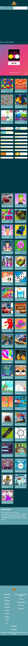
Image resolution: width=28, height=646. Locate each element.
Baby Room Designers (9, 471)
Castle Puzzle (6, 409)
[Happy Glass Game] (20, 297)
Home (2, 42)
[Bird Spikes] (20, 391)
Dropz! (17, 253)
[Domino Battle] (20, 281)
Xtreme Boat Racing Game (10, 346)
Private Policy (21, 602)
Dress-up (2, 143)
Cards (2, 137)
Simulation (3, 150)
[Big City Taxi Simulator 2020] (20, 359)
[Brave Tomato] (21, 89)
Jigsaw (16, 140)
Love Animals (19, 378)
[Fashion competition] (7, 266)
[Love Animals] (20, 375)
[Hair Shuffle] (7, 235)
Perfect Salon (19, 206)
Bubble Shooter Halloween (10, 378)
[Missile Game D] (20, 437)
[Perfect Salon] (20, 203)
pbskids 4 (9, 132)
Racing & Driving (5, 140)
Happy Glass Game (21, 300)
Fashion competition (8, 268)
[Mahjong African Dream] (20, 313)
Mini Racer (5, 440)
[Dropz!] (20, 250)
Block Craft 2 (19, 268)
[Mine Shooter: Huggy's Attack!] (20, 219)
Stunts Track (6, 424)
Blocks (3, 91)
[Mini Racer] (7, 437)
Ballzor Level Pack (20, 487)
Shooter (2, 146)
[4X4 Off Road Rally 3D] (20, 235)
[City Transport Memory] (20, 328)
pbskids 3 (23, 128)
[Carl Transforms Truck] (20, 422)
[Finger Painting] (7, 359)
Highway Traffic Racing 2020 (11, 315)
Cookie (21, 599)
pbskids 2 (9, 128)
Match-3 (17, 157)
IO (7, 623)
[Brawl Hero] (7, 219)
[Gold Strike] (21, 104)
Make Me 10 (5, 123)
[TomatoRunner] (7, 391)
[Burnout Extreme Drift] (7, 203)
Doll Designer (6, 284)
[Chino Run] (7, 484)
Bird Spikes (18, 393)
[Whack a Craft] (20, 453)
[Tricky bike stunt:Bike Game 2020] (20, 344)
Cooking (7, 604)
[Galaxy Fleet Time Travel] (7, 453)
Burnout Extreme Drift (9, 206)
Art (1, 157)
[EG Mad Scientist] (20, 406)
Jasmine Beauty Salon (9, 253)
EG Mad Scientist (20, 409)
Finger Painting (6, 362)
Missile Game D (20, 440)
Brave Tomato (19, 91)
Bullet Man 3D (6, 331)
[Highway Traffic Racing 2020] (7, 313)
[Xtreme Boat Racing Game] (7, 344)
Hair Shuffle (5, 237)
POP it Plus (5, 300)
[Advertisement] (14, 25)
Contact (21, 608)
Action (7, 613)
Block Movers (19, 123)
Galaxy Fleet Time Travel (9, 456)
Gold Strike (18, 107)
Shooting (7, 601)
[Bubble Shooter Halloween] (7, 375)
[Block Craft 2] (20, 266)
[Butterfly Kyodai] (7, 104)
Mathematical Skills (21, 471)
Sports (8, 153)
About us (21, 605)
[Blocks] (7, 89)
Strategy (17, 146)
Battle (16, 137)
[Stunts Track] (7, 422)
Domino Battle (19, 284)
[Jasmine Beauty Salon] (7, 250)
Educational (18, 133)
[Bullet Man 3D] (7, 328)
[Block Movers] (21, 120)
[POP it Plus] (7, 297)
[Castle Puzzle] (7, 406)
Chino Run (5, 487)
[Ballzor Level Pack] (20, 484)
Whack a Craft (19, 456)
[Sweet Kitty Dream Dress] (7, 500)
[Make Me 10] (7, 120)
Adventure (17, 150)
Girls (7, 620)
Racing (7, 610)
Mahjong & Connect (20, 143)
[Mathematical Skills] (20, 469)
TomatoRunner (6, 393)
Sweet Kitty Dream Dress (10, 502)
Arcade (7, 607)
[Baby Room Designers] (7, 469)
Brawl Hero (5, 222)
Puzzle (22, 153)
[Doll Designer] (7, 281)
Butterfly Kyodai (6, 107)
